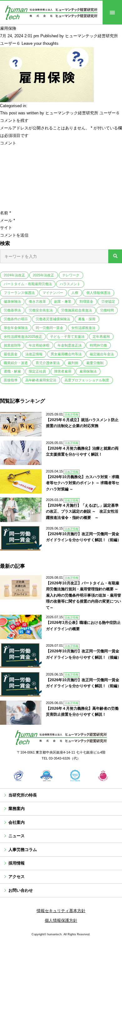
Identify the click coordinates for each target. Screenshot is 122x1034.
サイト (6, 227)
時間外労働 (98, 345)
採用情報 (16, 863)
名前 (5, 213)
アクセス (16, 876)
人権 (74, 293)
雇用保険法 (88, 371)
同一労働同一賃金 (49, 328)
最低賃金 (11, 354)
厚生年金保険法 (16, 328)
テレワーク (70, 275)
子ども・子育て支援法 (67, 336)
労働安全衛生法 (41, 310)
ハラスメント (70, 284)
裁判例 (73, 363)
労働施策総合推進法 (76, 310)
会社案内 (16, 822)
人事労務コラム (22, 849)
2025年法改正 (43, 275)
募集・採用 (86, 319)
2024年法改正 (14, 275)
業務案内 (16, 808)
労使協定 (108, 301)
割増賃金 (86, 301)
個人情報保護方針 (61, 920)
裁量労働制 (95, 363)
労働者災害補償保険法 (53, 319)
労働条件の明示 (16, 319)
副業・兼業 (62, 301)
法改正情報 (34, 354)
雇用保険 (8, 28)
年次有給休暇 (39, 345)
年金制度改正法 (70, 345)
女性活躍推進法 (83, 328)
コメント (8, 143)
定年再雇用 (101, 336)
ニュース (16, 835)
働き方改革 (37, 301)
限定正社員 (37, 371)
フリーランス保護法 (19, 293)
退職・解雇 (12, 371)
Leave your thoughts (40, 43)
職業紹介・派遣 (16, 363)
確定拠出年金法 (102, 354)
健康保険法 (12, 301)
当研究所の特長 (22, 795)
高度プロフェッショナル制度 (86, 380)
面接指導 (11, 380)
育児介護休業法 (48, 363)
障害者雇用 (62, 371)
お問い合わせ (20, 890)
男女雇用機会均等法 (66, 354)
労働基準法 (12, 310)
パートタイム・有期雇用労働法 (28, 284)
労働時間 (107, 310)
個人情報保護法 (98, 293)
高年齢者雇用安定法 (40, 380)
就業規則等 (12, 345)
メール (7, 220)
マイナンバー (53, 293)
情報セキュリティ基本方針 (61, 910)
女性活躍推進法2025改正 (23, 336)
